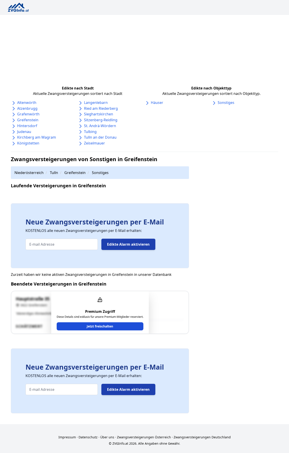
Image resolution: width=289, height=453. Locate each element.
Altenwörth (26, 102)
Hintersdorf (27, 125)
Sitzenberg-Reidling (100, 119)
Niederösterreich (29, 172)
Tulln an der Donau (100, 137)
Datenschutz (88, 437)
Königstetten (28, 143)
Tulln (54, 172)
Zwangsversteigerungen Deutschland (202, 437)
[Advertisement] (144, 48)
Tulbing (90, 131)
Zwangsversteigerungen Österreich (144, 437)
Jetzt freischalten (100, 326)
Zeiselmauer (94, 143)
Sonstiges (226, 102)
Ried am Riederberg (101, 108)
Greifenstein (27, 119)
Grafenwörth (28, 114)
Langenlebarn (96, 102)
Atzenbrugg (27, 108)
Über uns (107, 437)
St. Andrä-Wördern (100, 125)
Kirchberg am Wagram (36, 137)
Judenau (24, 131)
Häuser (157, 102)
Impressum (67, 437)
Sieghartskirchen (98, 114)
